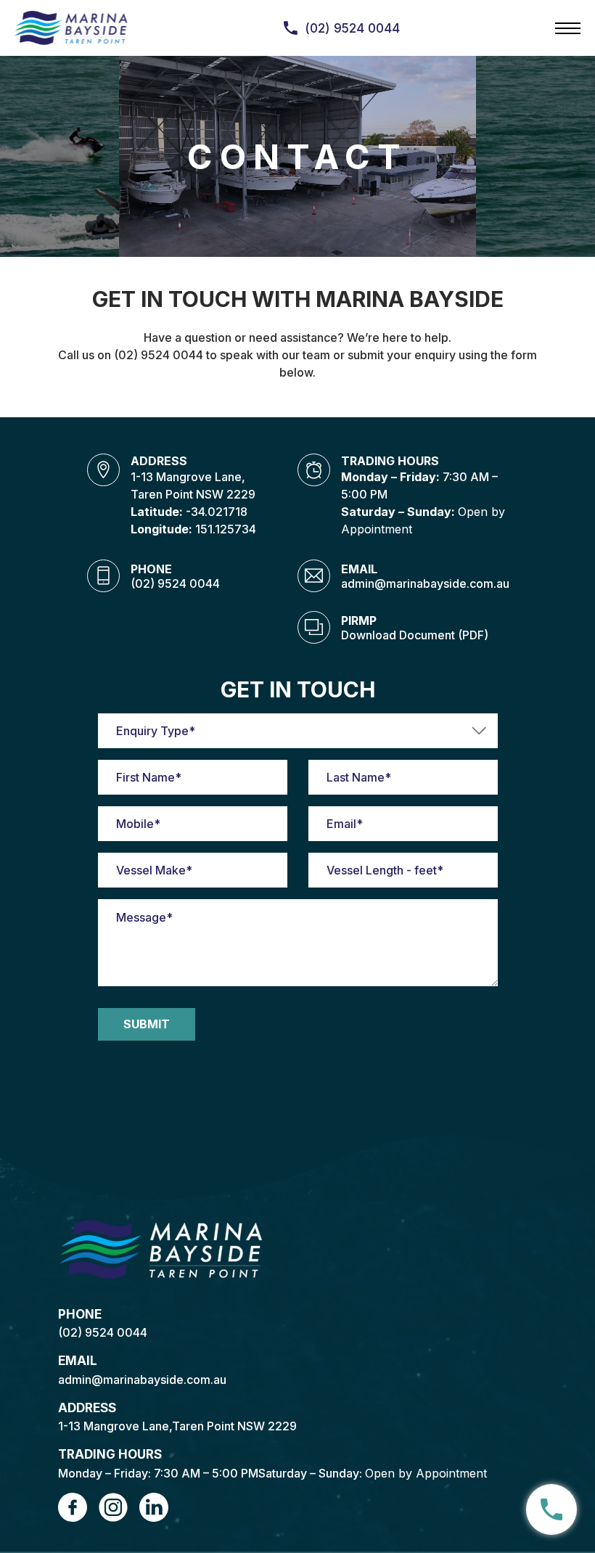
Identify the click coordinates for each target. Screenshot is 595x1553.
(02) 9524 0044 (175, 583)
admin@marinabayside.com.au (425, 583)
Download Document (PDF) (414, 635)
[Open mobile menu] (567, 28)
